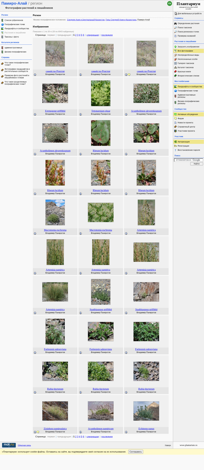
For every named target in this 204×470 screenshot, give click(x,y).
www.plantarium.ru (188, 445)
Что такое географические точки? (17, 64)
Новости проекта (185, 123)
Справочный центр (186, 127)
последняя (107, 35)
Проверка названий (187, 36)
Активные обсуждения (188, 114)
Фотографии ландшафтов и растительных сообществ (17, 70)
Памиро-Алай (143, 20)
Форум (181, 118)
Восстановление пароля (189, 150)
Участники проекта (186, 131)
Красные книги (184, 71)
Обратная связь (24, 445)
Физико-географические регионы (188, 102)
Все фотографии (185, 51)
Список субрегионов (14, 20)
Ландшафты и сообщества (17, 28)
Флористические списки (188, 76)
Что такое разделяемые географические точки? (16, 83)
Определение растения (188, 23)
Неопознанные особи (187, 59)
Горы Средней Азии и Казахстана (121, 20)
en (169, 3)
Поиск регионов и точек (188, 32)
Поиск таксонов (185, 27)
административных (13, 48)
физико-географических (15, 52)
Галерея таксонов (186, 63)
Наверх (168, 445)
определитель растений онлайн (188, 5)
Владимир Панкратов (55, 74)
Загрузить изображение (188, 47)
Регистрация (183, 146)
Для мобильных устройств (189, 13)
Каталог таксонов (185, 67)
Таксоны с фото (12, 37)
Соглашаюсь (136, 452)
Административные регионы (187, 96)
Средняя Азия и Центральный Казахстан (86, 20)
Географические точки (15, 24)
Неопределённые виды (188, 55)
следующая (93, 35)
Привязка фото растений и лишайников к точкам (17, 76)
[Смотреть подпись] (35, 75)
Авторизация (184, 142)
